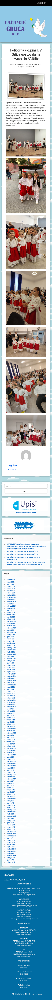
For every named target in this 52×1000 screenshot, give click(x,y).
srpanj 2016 (11, 801)
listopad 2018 (11, 766)
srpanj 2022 (11, 687)
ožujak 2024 (11, 643)
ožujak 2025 (11, 617)
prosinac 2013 (11, 851)
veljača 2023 (11, 672)
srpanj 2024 (11, 634)
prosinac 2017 (11, 777)
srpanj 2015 (11, 820)
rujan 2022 (10, 683)
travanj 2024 (11, 641)
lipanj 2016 (10, 803)
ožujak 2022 (11, 696)
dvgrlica (22, 66)
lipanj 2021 (10, 715)
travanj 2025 (11, 615)
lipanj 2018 (10, 770)
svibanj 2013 (11, 862)
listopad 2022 (11, 680)
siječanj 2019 (11, 761)
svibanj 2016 (11, 805)
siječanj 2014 (11, 849)
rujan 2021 (10, 709)
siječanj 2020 (11, 748)
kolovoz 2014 (11, 836)
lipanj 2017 (10, 785)
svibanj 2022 (11, 691)
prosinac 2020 (11, 728)
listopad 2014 (11, 834)
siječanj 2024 (11, 648)
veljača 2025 (11, 619)
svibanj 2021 (11, 718)
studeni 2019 (11, 753)
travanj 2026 (11, 588)
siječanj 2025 (11, 621)
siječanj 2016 (11, 809)
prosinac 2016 (11, 799)
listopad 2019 (11, 755)
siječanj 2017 (11, 796)
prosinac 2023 (11, 650)
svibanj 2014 (11, 840)
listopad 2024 (11, 628)
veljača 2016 (11, 807)
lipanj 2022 (10, 689)
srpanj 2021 (11, 713)
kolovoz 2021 (11, 711)
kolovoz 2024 (11, 632)
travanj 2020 (11, 742)
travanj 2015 (11, 827)
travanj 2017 (11, 790)
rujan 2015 (10, 818)
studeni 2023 (11, 652)
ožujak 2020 (11, 744)
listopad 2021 (11, 707)
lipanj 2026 (10, 584)
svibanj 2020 (11, 739)
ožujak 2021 (11, 722)
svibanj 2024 (11, 639)
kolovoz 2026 (11, 580)
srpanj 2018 (11, 768)
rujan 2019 (10, 757)
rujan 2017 (10, 781)
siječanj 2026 (11, 595)
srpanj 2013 (11, 858)
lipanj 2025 (10, 610)
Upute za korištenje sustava (26, 512)
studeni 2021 (11, 704)
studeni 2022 (11, 678)
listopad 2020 (11, 733)
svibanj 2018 (11, 772)
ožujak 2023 (11, 669)
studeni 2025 (11, 599)
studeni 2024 (11, 626)
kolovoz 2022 (11, 685)
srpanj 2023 (11, 661)
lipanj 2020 (10, 737)
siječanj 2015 (11, 831)
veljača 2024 (11, 645)
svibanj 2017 (11, 788)
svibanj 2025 (11, 612)
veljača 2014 (11, 847)
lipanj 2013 (10, 860)
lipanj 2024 (10, 637)
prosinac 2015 (11, 812)
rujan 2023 (10, 656)
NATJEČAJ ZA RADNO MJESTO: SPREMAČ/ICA (22, 551)
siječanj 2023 (11, 674)
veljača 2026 (11, 593)
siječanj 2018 (11, 774)
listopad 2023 (11, 654)
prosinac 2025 (11, 597)
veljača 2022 (11, 698)
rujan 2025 (10, 604)
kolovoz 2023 (11, 658)
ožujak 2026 (11, 591)
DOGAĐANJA (30, 66)
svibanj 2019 (11, 759)
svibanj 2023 (11, 665)
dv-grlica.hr (12, 469)
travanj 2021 (11, 720)
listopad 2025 (11, 602)
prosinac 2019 (11, 750)
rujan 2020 (10, 735)
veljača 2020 (11, 746)
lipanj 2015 (10, 823)
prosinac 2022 (11, 676)
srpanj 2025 (11, 608)
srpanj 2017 (11, 783)
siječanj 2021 (11, 726)
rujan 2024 (10, 630)
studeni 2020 (11, 731)
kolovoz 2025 (11, 606)
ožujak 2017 (11, 792)
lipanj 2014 (10, 838)
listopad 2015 (11, 816)
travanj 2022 (11, 693)
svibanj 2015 (11, 825)
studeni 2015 (11, 814)
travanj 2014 (11, 842)
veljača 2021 (11, 724)
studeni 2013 (11, 853)
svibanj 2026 (11, 586)
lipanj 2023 (10, 663)
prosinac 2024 (11, 623)
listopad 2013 (11, 855)
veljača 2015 (11, 829)
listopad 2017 (11, 779)
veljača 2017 (11, 794)
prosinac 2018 (11, 763)
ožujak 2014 (11, 844)
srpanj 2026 (11, 582)
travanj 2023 (11, 667)
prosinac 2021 (11, 702)
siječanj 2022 (11, 700)
